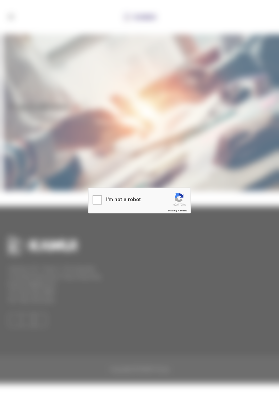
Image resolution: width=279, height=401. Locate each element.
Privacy (172, 210)
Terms (183, 210)
